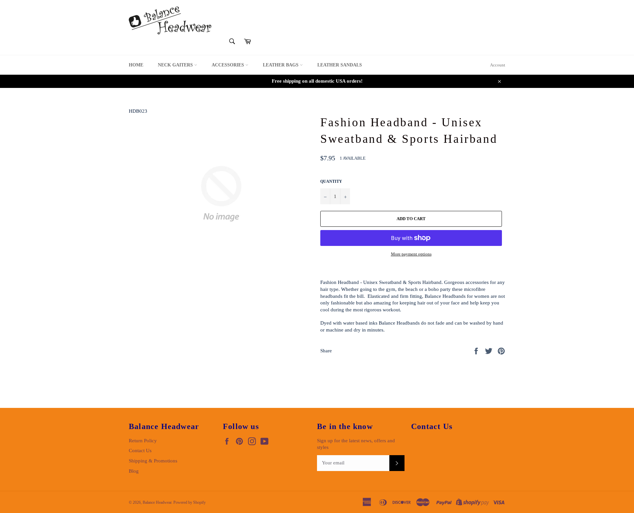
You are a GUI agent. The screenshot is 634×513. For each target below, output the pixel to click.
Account (497, 64)
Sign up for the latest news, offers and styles (356, 444)
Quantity (331, 181)
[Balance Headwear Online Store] (170, 20)
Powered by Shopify (189, 502)
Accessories (228, 64)
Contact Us (140, 450)
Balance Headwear (157, 502)
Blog (134, 471)
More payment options (411, 254)
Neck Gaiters (176, 64)
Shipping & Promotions (153, 460)
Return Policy (143, 440)
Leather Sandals (339, 64)
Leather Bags (281, 64)
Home (136, 64)
